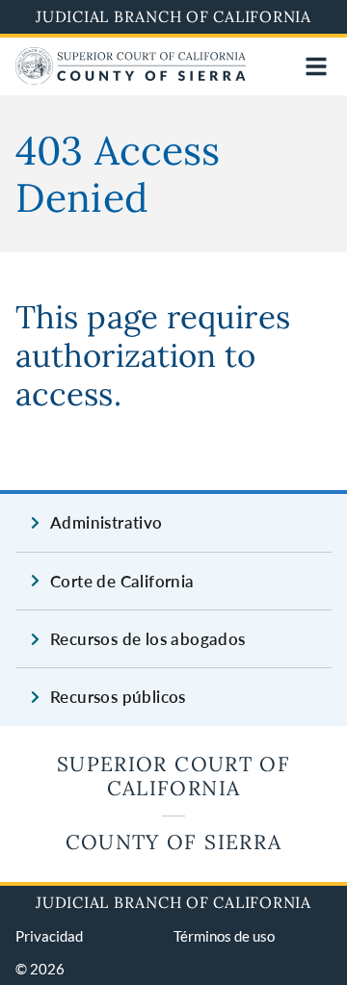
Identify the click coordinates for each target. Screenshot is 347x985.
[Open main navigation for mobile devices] (316, 66)
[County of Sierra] (130, 78)
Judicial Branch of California (173, 16)
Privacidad (49, 936)
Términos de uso (224, 936)
